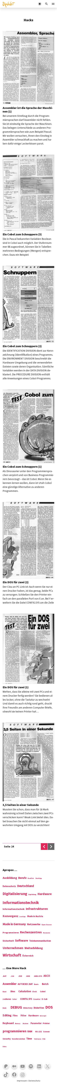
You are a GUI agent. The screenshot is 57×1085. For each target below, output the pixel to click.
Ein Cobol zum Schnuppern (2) (22, 346)
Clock (34, 992)
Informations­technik (21, 903)
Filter (23, 1015)
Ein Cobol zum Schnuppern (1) (22, 467)
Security (7, 1038)
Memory (17, 1024)
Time (29, 1038)
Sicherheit (8, 941)
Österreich (27, 955)
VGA (43, 1039)
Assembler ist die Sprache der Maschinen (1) (28, 109)
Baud (4, 992)
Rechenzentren (31, 932)
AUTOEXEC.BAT (25, 984)
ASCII (46, 976)
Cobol (43, 991)
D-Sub (44, 999)
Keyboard (8, 1023)
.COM (12, 976)
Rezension (46, 933)
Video (5, 1047)
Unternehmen (13, 948)
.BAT (5, 976)
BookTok (31, 878)
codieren (7, 999)
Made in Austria (35, 916)
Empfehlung (32, 895)
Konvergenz (10, 916)
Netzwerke (33, 924)
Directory (27, 1008)
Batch (45, 984)
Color (14, 999)
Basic (36, 984)
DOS (49, 1007)
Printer (46, 1023)
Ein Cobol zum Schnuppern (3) (22, 234)
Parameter (36, 1023)
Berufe (22, 878)
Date (4, 1008)
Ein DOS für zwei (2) (15, 582)
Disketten (39, 1008)
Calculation (24, 991)
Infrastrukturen (37, 909)
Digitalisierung (15, 894)
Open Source (47, 925)
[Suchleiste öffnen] (46, 4)
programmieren (14, 1031)
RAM (29, 1031)
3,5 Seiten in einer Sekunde (21, 805)
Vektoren (37, 1039)
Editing (7, 1015)
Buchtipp (39, 878)
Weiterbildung (33, 948)
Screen (46, 1032)
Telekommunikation (40, 941)
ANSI (28, 976)
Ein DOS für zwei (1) (15, 687)
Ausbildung (10, 878)
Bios (13, 991)
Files (15, 1015)
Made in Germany (14, 924)
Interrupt (43, 1016)
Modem (25, 1024)
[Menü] (53, 4)
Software (21, 941)
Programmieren (11, 932)
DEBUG (16, 1007)
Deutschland (25, 886)
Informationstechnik (13, 909)
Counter (36, 999)
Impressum (22, 1080)
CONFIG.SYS (26, 999)
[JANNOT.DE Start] (7, 4)
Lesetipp (22, 917)
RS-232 (38, 1031)
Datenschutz (9, 886)
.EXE (20, 976)
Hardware (44, 894)
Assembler (10, 984)
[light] (39, 4)
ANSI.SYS (38, 976)
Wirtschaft (12, 955)
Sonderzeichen (18, 1039)
